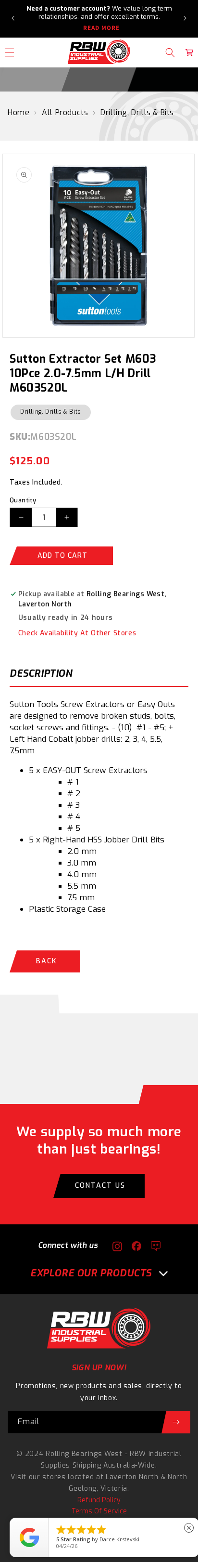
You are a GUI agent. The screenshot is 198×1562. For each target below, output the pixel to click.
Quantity (23, 500)
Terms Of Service (99, 1511)
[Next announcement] (185, 18)
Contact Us (100, 1185)
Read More (101, 28)
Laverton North (132, 1477)
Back (46, 961)
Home (18, 112)
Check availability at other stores (77, 633)
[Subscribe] (175, 1422)
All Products (65, 112)
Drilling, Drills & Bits (137, 112)
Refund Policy (99, 1500)
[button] (170, 52)
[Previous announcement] (13, 18)
